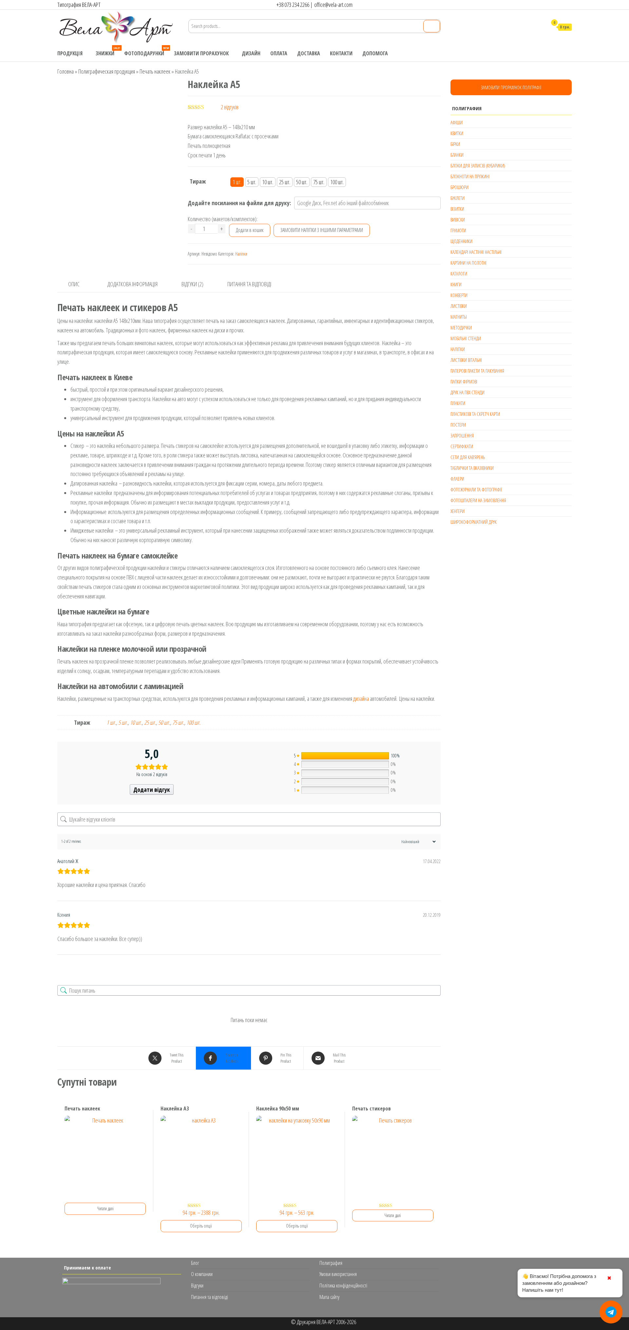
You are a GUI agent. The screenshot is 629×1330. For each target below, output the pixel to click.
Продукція (70, 53)
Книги (456, 284)
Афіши (456, 122)
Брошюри (459, 187)
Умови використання (338, 1274)
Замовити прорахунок (201, 53)
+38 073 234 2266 (292, 5)
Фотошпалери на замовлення (478, 500)
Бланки (457, 154)
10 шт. (136, 722)
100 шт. (193, 722)
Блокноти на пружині (469, 176)
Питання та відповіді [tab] (249, 284)
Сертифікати (461, 446)
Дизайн (251, 53)
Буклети (457, 198)
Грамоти (458, 230)
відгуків (229, 107)
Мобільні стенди (465, 338)
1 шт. (111, 722)
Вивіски (457, 219)
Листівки (458, 306)
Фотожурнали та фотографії (476, 489)
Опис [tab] (74, 284)
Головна (65, 71)
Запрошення (462, 435)
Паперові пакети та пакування (477, 370)
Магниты (458, 316)
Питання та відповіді (209, 1297)
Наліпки (241, 254)
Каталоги (458, 273)
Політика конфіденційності (343, 1285)
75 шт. (178, 722)
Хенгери (457, 511)
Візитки (457, 208)
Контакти (341, 53)
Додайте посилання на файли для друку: (239, 203)
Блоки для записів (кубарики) (477, 165)
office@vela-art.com (333, 5)
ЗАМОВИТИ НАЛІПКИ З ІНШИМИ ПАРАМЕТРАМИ (321, 230)
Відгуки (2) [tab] (192, 284)
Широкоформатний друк (473, 522)
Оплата (278, 53)
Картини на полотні (468, 262)
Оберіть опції (201, 1226)
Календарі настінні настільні (476, 252)
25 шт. (150, 722)
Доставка (308, 53)
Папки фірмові (463, 381)
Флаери (457, 478)
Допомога (375, 53)
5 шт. (123, 722)
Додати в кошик (249, 230)
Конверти (458, 295)
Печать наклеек (155, 71)
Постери (458, 424)
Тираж (198, 181)
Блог (195, 1263)
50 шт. (164, 722)
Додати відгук (151, 789)
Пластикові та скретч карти (475, 414)
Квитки (456, 133)
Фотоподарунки (146, 51)
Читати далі (105, 1208)
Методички (461, 327)
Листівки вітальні (466, 360)
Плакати (457, 403)
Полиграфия (330, 1263)
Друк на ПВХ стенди (467, 392)
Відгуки (197, 1285)
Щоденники (461, 241)
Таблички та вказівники (472, 468)
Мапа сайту (329, 1297)
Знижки (107, 51)
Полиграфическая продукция (106, 71)
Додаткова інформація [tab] (132, 284)
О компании (202, 1274)
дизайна (361, 698)
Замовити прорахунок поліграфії (511, 87)
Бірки (455, 144)
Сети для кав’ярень (467, 457)
